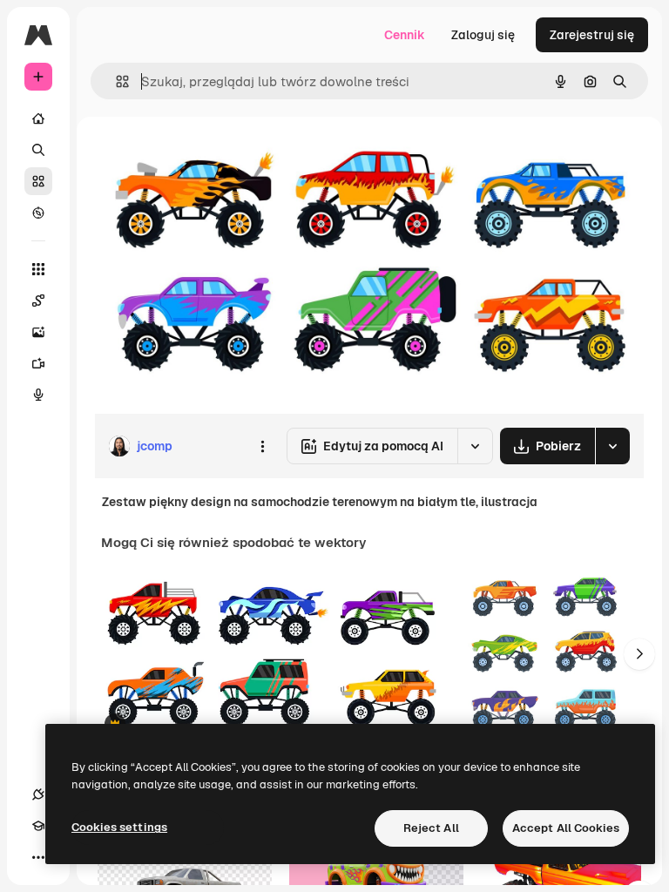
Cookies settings (119, 827)
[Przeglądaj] (38, 212)
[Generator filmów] (38, 363)
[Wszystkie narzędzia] (38, 269)
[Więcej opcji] (262, 446)
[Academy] (38, 826)
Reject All (431, 828)
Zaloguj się (483, 35)
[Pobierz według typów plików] (612, 446)
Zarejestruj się (592, 35)
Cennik (404, 35)
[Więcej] (38, 857)
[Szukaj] (38, 150)
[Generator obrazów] (38, 332)
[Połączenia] (38, 794)
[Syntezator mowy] (38, 395)
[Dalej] (639, 654)
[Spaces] (38, 300)
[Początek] (38, 118)
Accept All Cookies (565, 828)
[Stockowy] (38, 181)
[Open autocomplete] (115, 81)
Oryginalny (214, 156)
